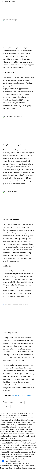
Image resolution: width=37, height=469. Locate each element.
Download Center (11, 422)
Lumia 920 (6, 406)
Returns (3, 424)
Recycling (21, 468)
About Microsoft (16, 454)
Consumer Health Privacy (9, 463)
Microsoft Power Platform (19, 443)
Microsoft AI (4, 440)
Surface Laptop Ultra (27, 413)
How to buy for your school (17, 433)
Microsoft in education (8, 429)
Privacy (10, 465)
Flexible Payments (24, 427)
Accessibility (11, 459)
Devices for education (24, 429)
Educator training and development (17, 434)
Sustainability (20, 459)
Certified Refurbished (24, 424)
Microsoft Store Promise (8, 427)
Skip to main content (7, 1)
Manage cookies (18, 465)
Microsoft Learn (20, 447)
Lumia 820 (20, 402)
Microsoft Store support (26, 422)
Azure (34, 445)
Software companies (23, 452)
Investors (17, 456)
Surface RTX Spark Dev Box (9, 415)
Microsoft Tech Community (22, 449)
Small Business (26, 445)
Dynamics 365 (27, 440)
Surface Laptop (14, 413)
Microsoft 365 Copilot (13, 445)
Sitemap (21, 463)
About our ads (30, 468)
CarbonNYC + (17, 395)
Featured (12, 402)
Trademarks (4, 468)
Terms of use (29, 465)
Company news (28, 454)
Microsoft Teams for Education (11, 431)
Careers (7, 454)
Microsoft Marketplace (8, 452)
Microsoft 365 (5, 443)
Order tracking (11, 424)
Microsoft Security (15, 440)
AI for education (11, 438)
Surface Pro (4, 413)
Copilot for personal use (18, 418)
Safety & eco (13, 468)
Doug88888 (27, 395)
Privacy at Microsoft (7, 456)
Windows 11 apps (20, 420)
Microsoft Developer (7, 447)
